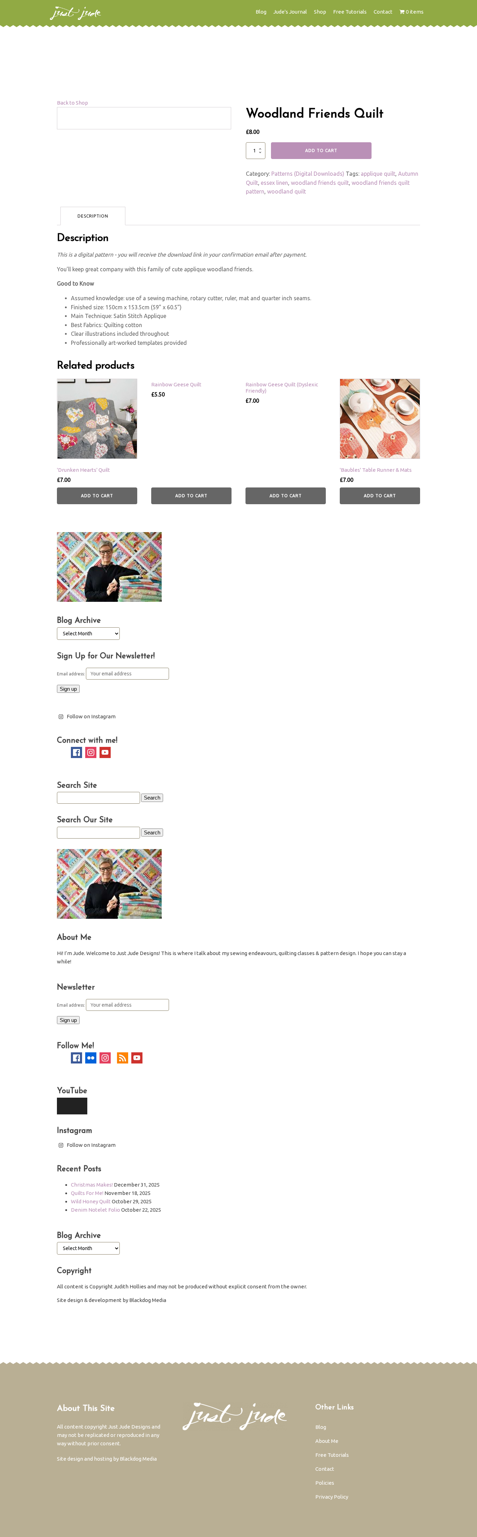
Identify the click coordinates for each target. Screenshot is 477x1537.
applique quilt (378, 174)
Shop (320, 12)
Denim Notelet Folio (95, 1210)
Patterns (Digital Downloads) (307, 174)
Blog (261, 12)
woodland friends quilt (320, 183)
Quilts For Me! (87, 1193)
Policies (324, 1483)
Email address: (71, 674)
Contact (383, 12)
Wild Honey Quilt (91, 1201)
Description (93, 216)
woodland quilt (286, 191)
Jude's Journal (290, 12)
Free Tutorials (350, 12)
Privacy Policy (331, 1497)
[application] (72, 1106)
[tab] (92, 216)
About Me (326, 1441)
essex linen (274, 183)
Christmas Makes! (92, 1185)
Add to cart (321, 150)
